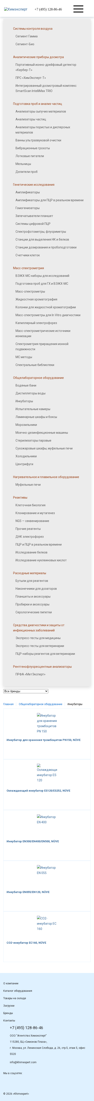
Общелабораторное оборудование (40, 704)
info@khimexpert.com (23, 1062)
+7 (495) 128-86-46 (48, 9)
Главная (8, 704)
